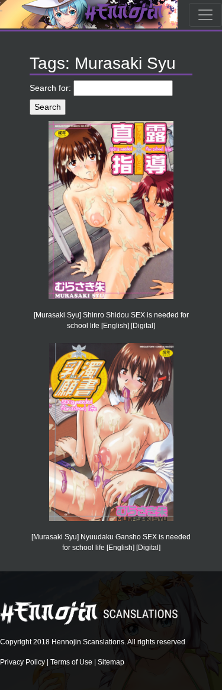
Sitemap (111, 662)
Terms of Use (71, 662)
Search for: (50, 88)
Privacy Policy (22, 662)
